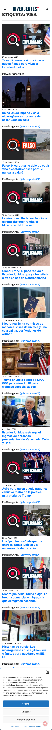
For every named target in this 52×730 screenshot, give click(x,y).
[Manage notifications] (45, 723)
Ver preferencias (26, 719)
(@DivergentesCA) (30, 127)
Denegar (26, 711)
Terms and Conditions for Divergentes (26, 726)
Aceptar (26, 703)
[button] (47, 671)
